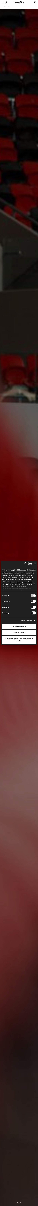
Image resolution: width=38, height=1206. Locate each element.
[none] (19, 1202)
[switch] (33, 601)
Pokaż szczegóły (26, 620)
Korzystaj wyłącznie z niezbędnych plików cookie (19, 640)
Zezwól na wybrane (19, 632)
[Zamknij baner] (35, 563)
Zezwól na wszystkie (19, 626)
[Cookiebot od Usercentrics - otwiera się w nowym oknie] (24, 563)
